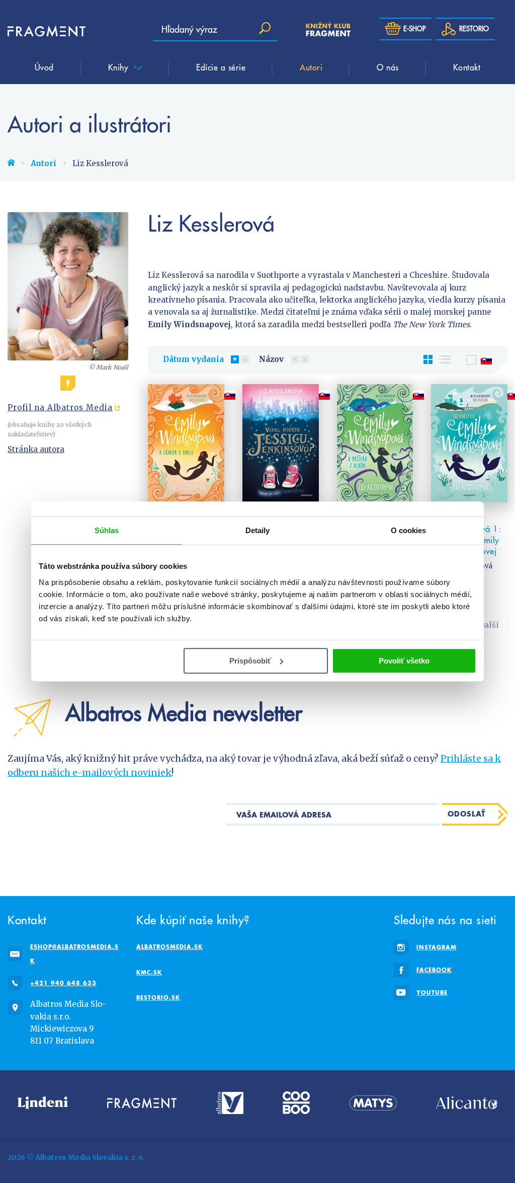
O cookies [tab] (408, 530)
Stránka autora (36, 449)
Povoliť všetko (404, 660)
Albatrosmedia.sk (169, 946)
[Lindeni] (43, 1102)
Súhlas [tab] (107, 530)
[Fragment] (142, 1102)
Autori (311, 66)
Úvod (44, 66)
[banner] (38, 31)
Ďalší (489, 625)
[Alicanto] (466, 1102)
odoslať (466, 813)
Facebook (434, 970)
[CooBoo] (296, 1102)
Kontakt (467, 66)
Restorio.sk (158, 997)
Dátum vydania (193, 359)
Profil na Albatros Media (60, 407)
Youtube (432, 992)
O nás (388, 66)
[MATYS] (373, 1102)
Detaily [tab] (257, 530)
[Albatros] (230, 1102)
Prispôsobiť (250, 660)
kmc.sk (149, 972)
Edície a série (220, 66)
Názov (271, 359)
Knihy (119, 66)
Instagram (436, 947)
